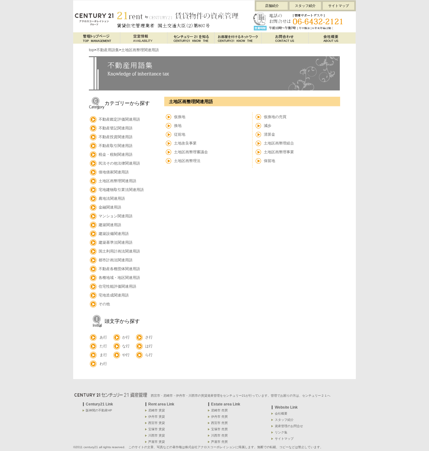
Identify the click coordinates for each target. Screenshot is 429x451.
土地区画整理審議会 (191, 152)
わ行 (103, 363)
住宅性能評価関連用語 (117, 286)
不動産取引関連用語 (116, 146)
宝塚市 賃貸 (156, 429)
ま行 (103, 355)
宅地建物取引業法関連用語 (121, 189)
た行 (103, 346)
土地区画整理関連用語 (140, 50)
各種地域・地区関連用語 (119, 277)
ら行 (149, 355)
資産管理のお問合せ (289, 426)
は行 (149, 346)
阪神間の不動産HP (99, 410)
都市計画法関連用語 (116, 260)
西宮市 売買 (219, 423)
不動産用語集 (107, 50)
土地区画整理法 (187, 161)
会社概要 (281, 413)
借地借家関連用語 (114, 172)
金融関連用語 (110, 207)
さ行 (149, 337)
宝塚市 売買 (219, 429)
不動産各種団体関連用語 (119, 269)
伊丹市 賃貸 (156, 416)
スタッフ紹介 (305, 6)
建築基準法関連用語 (116, 242)
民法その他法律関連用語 (119, 163)
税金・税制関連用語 (116, 154)
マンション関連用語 (116, 216)
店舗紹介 (272, 6)
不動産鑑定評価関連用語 (119, 119)
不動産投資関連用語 (116, 137)
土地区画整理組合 (279, 143)
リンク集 (281, 432)
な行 (126, 346)
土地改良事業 (185, 143)
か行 (126, 337)
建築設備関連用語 (114, 233)
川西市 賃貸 (156, 435)
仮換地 (179, 117)
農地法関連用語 (112, 198)
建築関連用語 (110, 225)
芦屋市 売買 (219, 441)
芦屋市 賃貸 (156, 441)
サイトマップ (338, 6)
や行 (126, 355)
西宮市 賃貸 (156, 423)
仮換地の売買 (275, 117)
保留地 (269, 161)
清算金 (269, 134)
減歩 (267, 125)
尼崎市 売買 (219, 410)
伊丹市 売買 (219, 416)
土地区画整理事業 (279, 152)
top (91, 50)
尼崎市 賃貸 (156, 410)
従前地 (179, 134)
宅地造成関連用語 (114, 295)
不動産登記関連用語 (116, 128)
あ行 (103, 337)
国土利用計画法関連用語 (119, 251)
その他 (104, 304)
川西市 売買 (219, 435)
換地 (178, 125)
